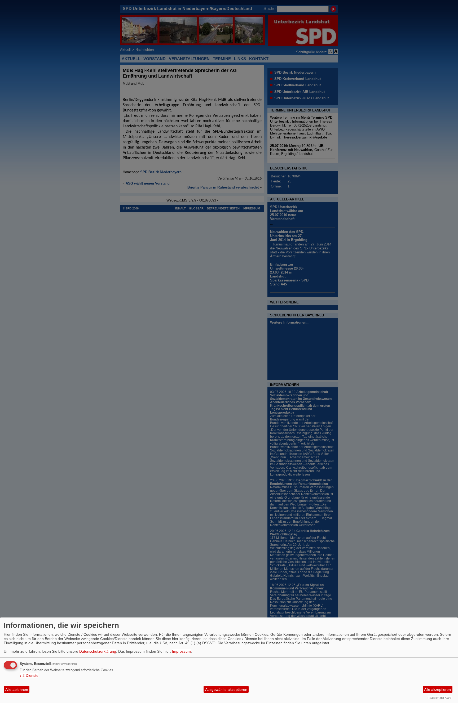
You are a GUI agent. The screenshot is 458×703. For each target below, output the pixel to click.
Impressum (181, 651)
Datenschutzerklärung (97, 651)
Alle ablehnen (16, 689)
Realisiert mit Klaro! (440, 697)
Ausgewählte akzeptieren (226, 689)
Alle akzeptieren (437, 689)
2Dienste (29, 675)
